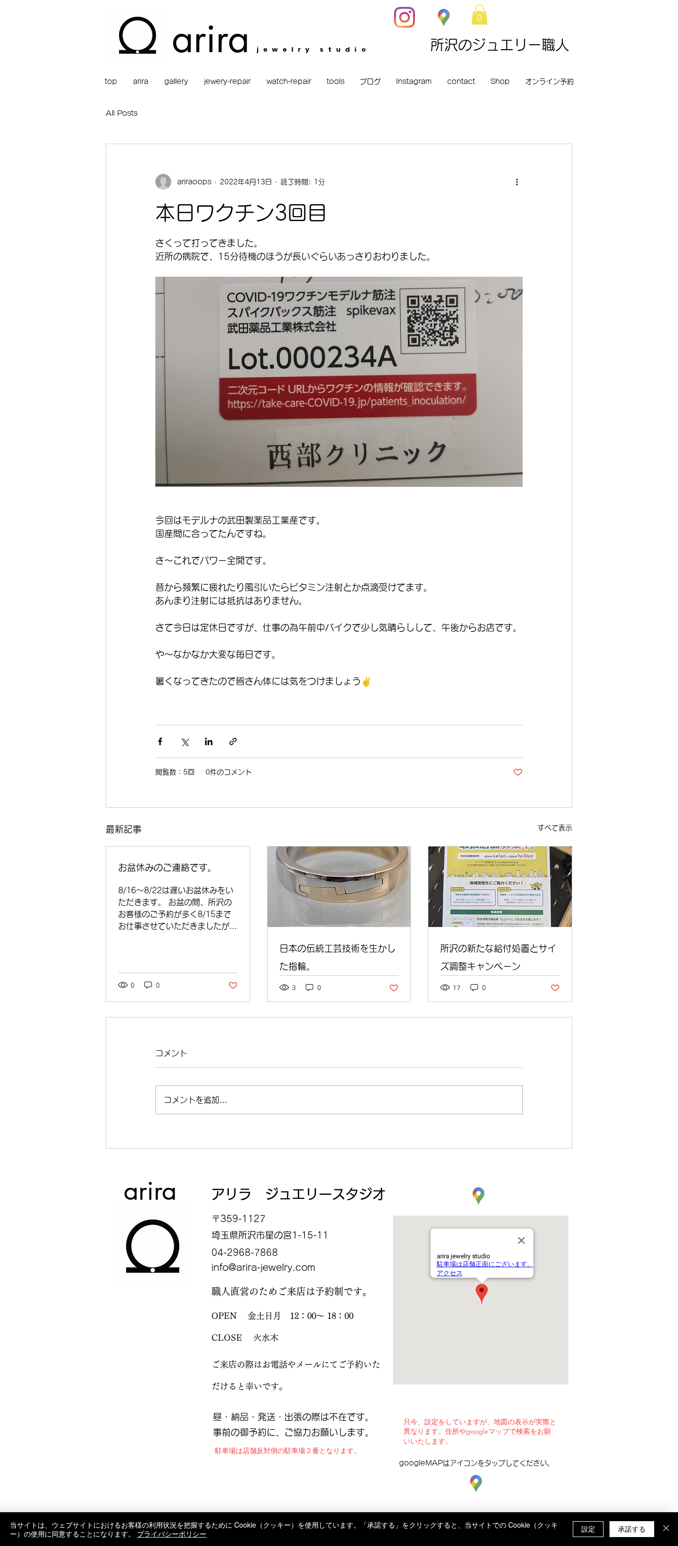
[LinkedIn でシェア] (208, 741)
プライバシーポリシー (171, 1534)
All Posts (121, 113)
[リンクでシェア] (233, 741)
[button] (479, 14)
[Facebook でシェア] (160, 741)
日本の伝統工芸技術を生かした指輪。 (337, 957)
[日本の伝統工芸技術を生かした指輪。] (339, 887)
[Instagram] (404, 17)
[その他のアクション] (517, 182)
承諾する (632, 1529)
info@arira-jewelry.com (263, 1267)
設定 (588, 1529)
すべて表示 (555, 827)
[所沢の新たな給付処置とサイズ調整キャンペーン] (500, 887)
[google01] (443, 17)
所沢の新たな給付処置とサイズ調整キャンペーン (498, 957)
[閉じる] (666, 1529)
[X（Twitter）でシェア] (184, 741)
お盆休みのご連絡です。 (167, 867)
